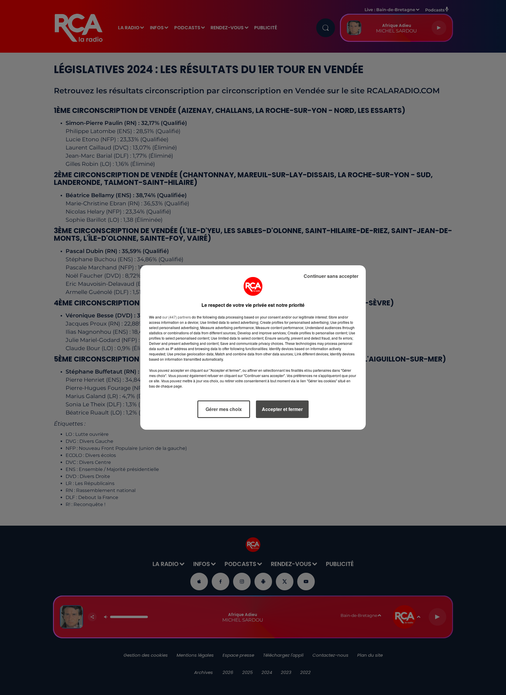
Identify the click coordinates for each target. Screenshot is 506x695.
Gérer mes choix (224, 409)
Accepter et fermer (282, 409)
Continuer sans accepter (331, 276)
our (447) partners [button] (176, 316)
